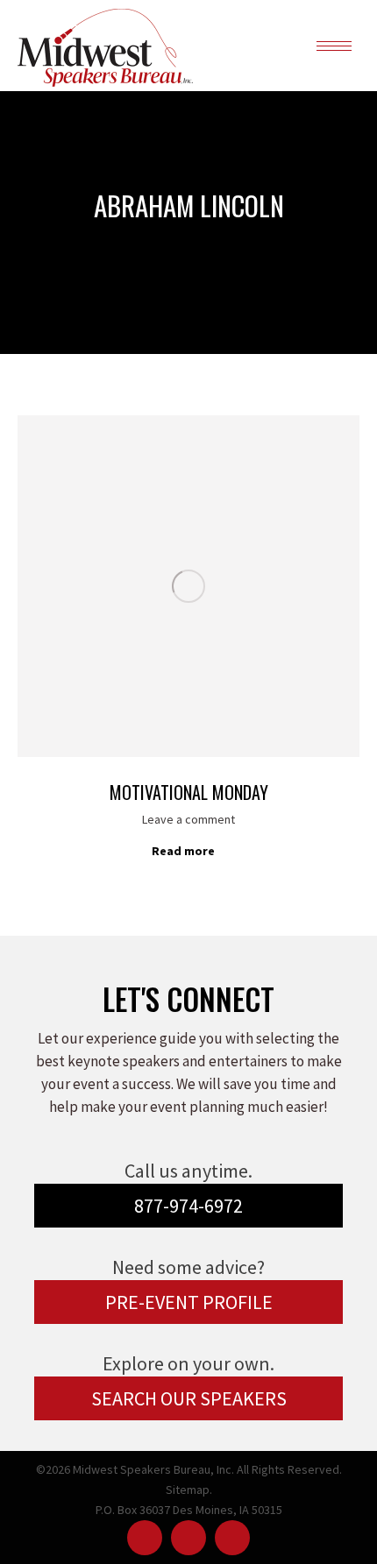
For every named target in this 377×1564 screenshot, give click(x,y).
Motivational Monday (189, 792)
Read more (183, 851)
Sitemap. (189, 1489)
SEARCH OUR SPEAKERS (189, 1398)
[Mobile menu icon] (334, 46)
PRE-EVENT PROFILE (189, 1302)
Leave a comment (188, 819)
